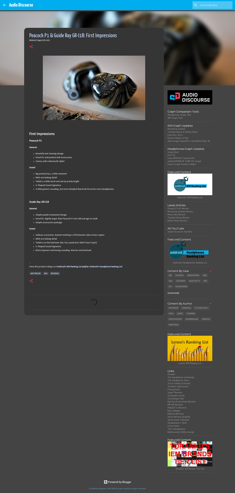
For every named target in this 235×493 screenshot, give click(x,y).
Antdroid (36, 273)
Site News (180, 281)
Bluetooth (194, 281)
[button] (31, 47)
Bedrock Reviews (176, 413)
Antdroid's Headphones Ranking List (190, 262)
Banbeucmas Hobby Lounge (181, 431)
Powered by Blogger (119, 482)
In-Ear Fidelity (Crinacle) (179, 383)
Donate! (171, 374)
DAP (205, 281)
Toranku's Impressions (178, 386)
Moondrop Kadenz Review (180, 211)
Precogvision (175, 319)
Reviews (55, 273)
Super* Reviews (175, 392)
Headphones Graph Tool (179, 114)
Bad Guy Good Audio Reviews (182, 401)
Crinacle (206, 319)
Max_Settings (174, 410)
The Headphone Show (178, 380)
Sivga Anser (173, 152)
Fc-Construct (201, 308)
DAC (170, 281)
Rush (171, 313)
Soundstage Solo (176, 398)
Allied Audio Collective (178, 419)
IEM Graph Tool (175, 117)
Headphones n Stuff (177, 422)
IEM (45, 273)
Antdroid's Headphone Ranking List (105, 267)
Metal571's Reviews (177, 407)
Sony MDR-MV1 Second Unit (181, 158)
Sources (180, 275)
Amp (205, 275)
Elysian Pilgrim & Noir (178, 138)
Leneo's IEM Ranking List (189, 363)
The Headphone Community (181, 377)
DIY (170, 286)
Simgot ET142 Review (178, 208)
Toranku (191, 313)
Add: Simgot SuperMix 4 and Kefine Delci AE (189, 141)
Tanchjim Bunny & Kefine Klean (182, 131)
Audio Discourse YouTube (180, 231)
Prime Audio (173, 425)
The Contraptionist (176, 428)
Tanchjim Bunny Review (179, 217)
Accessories (181, 286)
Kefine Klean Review (177, 220)
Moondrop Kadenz (176, 128)
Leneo (180, 313)
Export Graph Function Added (182, 164)
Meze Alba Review (176, 214)
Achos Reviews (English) (179, 416)
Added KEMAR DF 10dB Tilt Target (184, 161)
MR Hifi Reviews (175, 404)
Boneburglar (192, 319)
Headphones (193, 275)
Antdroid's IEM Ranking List (69, 267)
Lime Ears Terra (175, 134)
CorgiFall (186, 308)
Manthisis (173, 325)
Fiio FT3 (171, 155)
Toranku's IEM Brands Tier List (190, 468)
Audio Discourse (21, 5)
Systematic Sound (176, 395)
